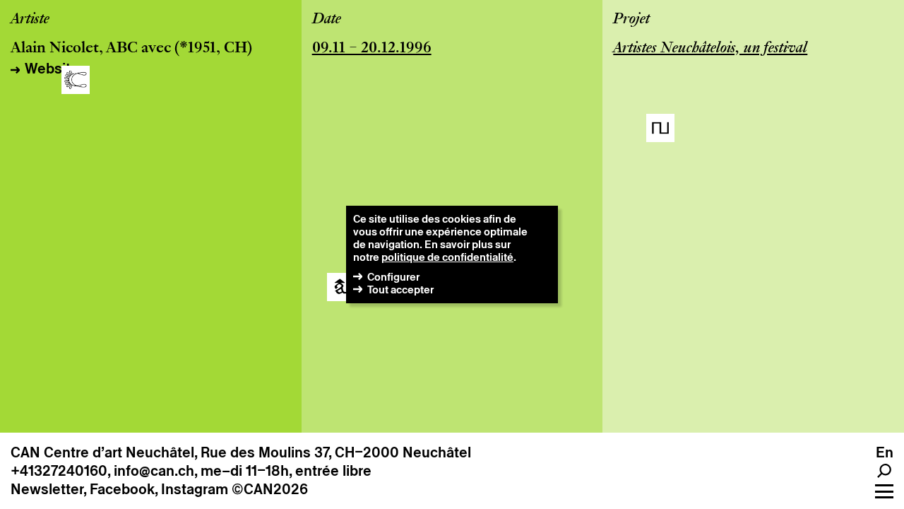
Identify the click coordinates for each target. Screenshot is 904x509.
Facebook (122, 489)
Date (326, 19)
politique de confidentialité (447, 257)
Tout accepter (400, 289)
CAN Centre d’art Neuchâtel (102, 452)
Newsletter (47, 489)
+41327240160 (59, 471)
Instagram (194, 489)
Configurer (393, 276)
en (884, 452)
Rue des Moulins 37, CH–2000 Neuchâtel (336, 452)
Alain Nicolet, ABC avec (91, 48)
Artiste (30, 19)
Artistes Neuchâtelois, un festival (710, 48)
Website (52, 68)
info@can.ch (154, 471)
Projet (631, 19)
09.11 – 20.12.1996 (372, 48)
